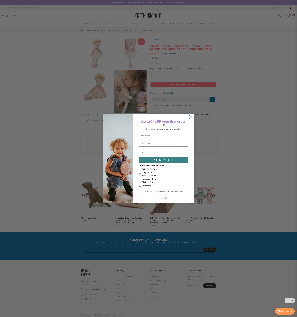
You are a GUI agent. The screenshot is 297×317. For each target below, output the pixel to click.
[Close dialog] (191, 117)
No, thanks (163, 198)
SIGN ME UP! (163, 160)
